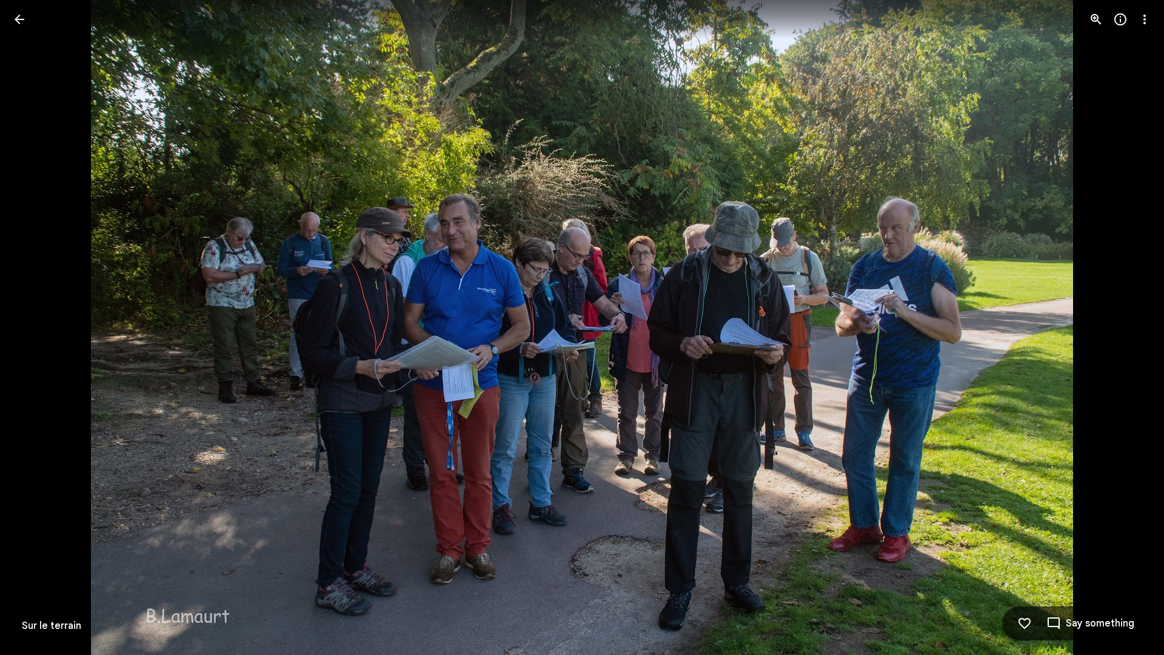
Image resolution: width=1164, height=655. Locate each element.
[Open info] (1120, 19)
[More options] (1144, 19)
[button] (34, 327)
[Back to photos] (19, 19)
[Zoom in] (1096, 19)
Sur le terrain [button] (51, 626)
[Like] (1024, 623)
